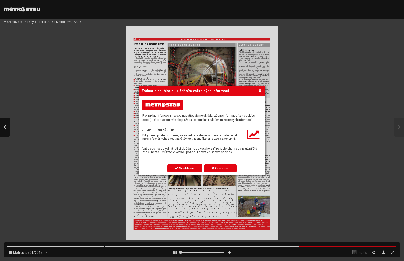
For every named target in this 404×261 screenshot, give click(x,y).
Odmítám (221, 168)
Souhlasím (186, 168)
